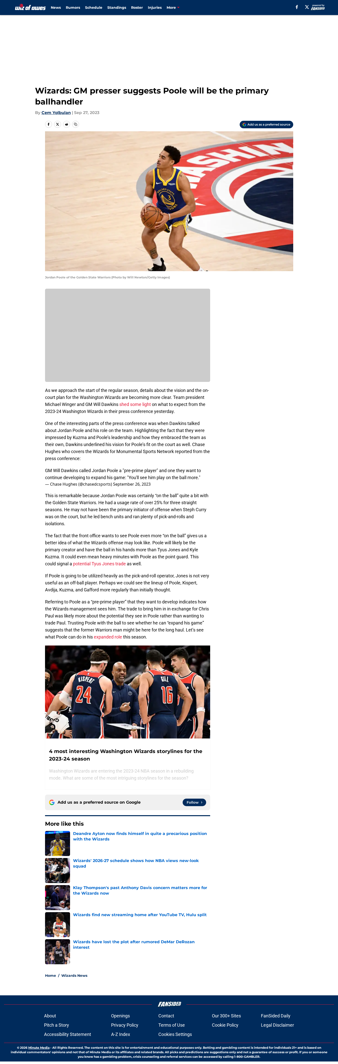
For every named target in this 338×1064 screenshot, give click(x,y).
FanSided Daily (275, 1015)
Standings (116, 7)
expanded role (108, 637)
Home (50, 975)
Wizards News (74, 975)
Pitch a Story (56, 1025)
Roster (137, 7)
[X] (307, 7)
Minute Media (39, 1047)
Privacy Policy (124, 1025)
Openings (120, 1015)
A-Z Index (120, 1034)
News (56, 7)
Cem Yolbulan (56, 112)
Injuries (155, 7)
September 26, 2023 (132, 484)
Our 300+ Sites (226, 1015)
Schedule (93, 7)
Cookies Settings (175, 1034)
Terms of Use (171, 1025)
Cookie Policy (225, 1025)
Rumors (73, 7)
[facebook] (297, 7)
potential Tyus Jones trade (99, 563)
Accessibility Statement (67, 1034)
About (50, 1015)
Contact (166, 1015)
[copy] (75, 124)
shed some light (135, 404)
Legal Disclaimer (277, 1025)
